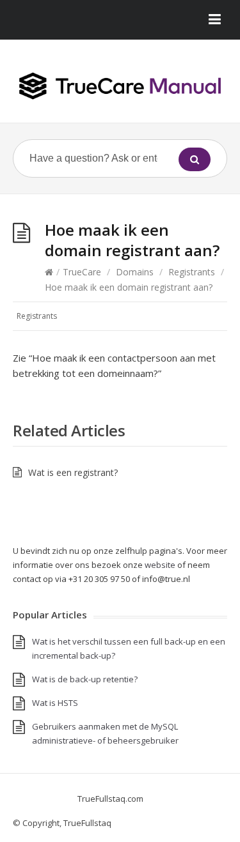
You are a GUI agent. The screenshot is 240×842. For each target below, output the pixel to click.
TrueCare (82, 272)
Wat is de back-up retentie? (85, 679)
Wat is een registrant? (73, 472)
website (160, 564)
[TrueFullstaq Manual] (120, 86)
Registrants (191, 272)
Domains (135, 272)
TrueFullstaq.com (110, 798)
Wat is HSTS (55, 702)
